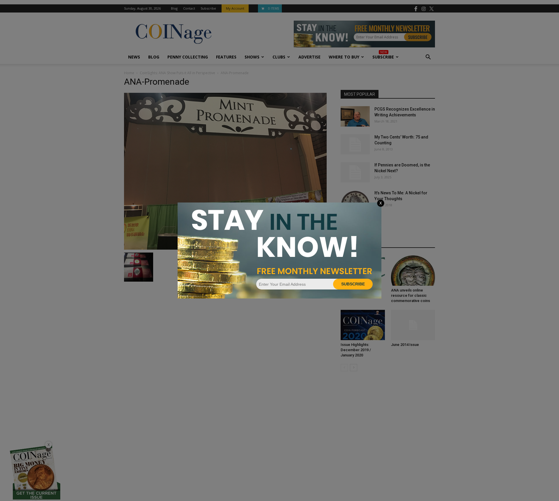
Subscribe (353, 284)
